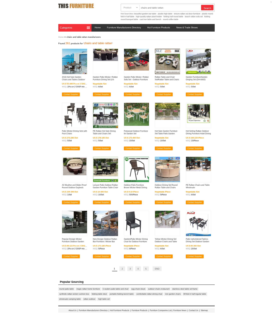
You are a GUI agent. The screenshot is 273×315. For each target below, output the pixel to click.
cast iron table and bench (150, 19)
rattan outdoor (89, 299)
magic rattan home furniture (88, 289)
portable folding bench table (122, 294)
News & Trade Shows (187, 27)
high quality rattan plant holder (149, 16)
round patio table (66, 289)
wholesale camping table (70, 299)
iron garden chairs (173, 294)
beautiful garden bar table (145, 14)
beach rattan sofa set (194, 16)
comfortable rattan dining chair (149, 294)
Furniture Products (139, 310)
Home (98, 27)
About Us (72, 310)
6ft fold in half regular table (194, 294)
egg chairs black (138, 289)
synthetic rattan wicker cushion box (74, 294)
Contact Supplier (71, 94)
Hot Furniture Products (158, 27)
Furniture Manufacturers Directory (124, 27)
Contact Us (194, 310)
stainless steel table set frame (184, 289)
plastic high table (165, 14)
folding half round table (173, 16)
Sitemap (204, 310)
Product (127, 7)
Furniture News (179, 310)
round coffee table (170, 19)
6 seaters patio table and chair (116, 289)
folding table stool (99, 294)
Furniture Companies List (160, 310)
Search (207, 8)
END (157, 268)
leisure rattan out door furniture (187, 14)
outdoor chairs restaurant (159, 289)
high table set (104, 299)
